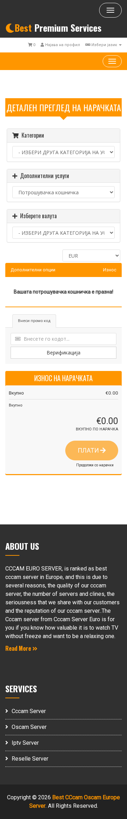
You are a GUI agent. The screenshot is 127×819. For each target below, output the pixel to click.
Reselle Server (30, 758)
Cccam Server (29, 711)
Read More (18, 648)
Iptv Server (25, 742)
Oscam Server (29, 727)
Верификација (63, 352)
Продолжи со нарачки (95, 465)
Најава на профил (62, 45)
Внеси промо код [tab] (34, 321)
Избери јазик (104, 45)
